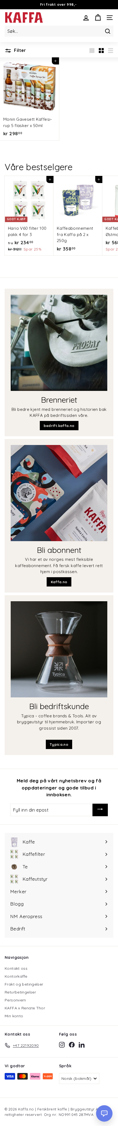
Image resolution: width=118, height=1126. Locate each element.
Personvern (15, 1000)
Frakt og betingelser (24, 984)
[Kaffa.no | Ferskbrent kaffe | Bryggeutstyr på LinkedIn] (82, 1045)
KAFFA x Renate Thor (25, 1008)
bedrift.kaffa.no (59, 425)
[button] (104, 1113)
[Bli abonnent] (59, 493)
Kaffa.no (59, 582)
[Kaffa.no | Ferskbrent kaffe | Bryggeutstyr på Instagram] (62, 1045)
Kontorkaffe (16, 976)
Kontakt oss (16, 968)
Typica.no (59, 744)
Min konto (14, 1015)
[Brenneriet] (59, 343)
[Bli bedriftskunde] (59, 649)
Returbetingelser (20, 992)
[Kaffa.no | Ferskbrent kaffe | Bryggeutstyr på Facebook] (72, 1045)
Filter (19, 50)
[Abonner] (100, 810)
